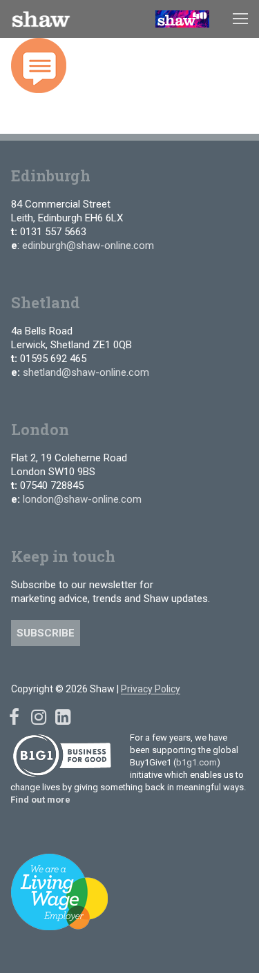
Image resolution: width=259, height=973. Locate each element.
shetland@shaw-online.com (86, 372)
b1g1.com (196, 762)
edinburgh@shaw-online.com (88, 245)
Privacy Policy (150, 688)
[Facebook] (14, 717)
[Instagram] (38, 717)
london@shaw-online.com (82, 499)
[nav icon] (240, 19)
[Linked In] (62, 717)
